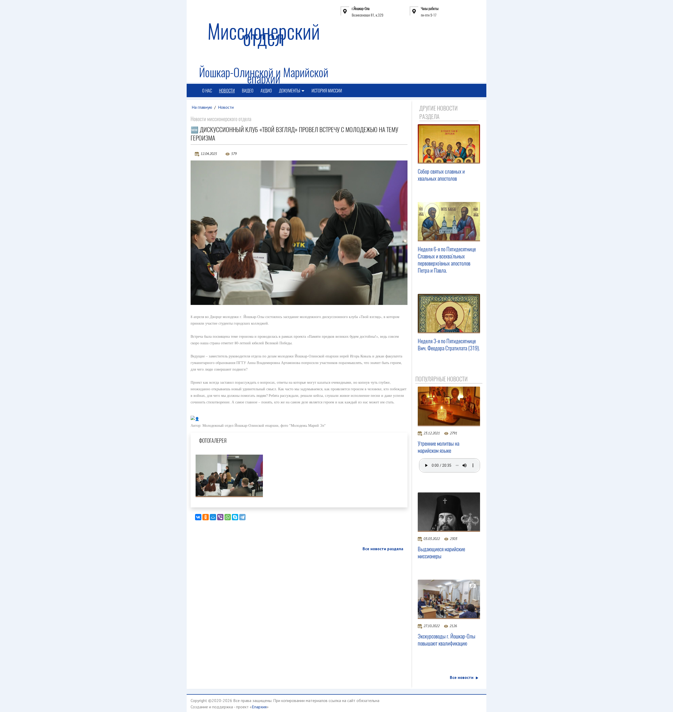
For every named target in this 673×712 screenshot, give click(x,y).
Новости (227, 90)
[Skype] (235, 517)
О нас (207, 90)
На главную (202, 107)
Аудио (266, 90)
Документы (289, 90)
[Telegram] (242, 517)
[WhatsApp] (228, 517)
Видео (247, 90)
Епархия (259, 706)
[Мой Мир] (213, 517)
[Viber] (220, 517)
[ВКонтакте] (198, 517)
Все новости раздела (383, 548)
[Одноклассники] (205, 517)
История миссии (327, 90)
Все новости (461, 677)
